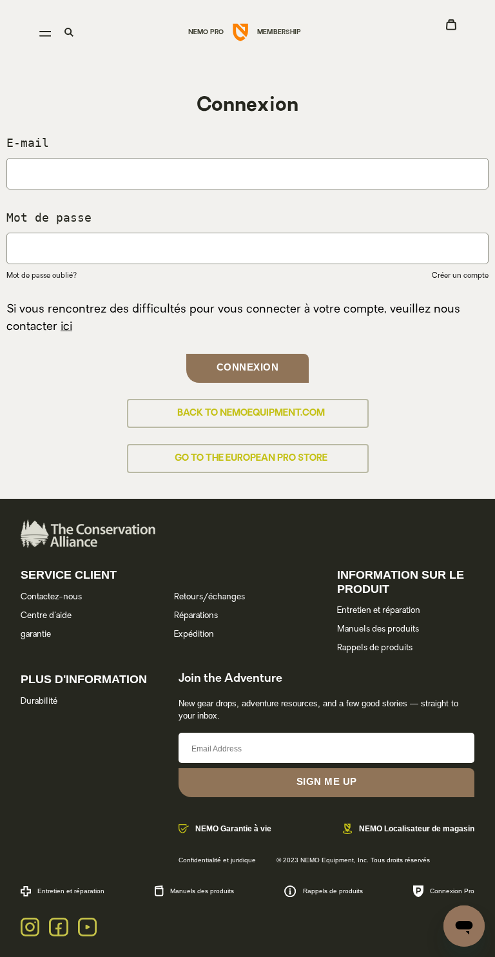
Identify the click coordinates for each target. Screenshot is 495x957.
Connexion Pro (452, 890)
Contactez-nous (51, 597)
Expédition (194, 634)
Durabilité (39, 701)
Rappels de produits (374, 648)
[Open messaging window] (464, 926)
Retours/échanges (209, 597)
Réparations (196, 616)
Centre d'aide (46, 616)
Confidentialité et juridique (217, 860)
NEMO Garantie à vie (233, 828)
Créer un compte (460, 276)
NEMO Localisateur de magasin (416, 828)
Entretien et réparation (378, 610)
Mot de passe (49, 217)
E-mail (27, 143)
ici (66, 327)
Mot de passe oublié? (41, 276)
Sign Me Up (326, 781)
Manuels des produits (378, 629)
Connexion (248, 367)
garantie (36, 634)
